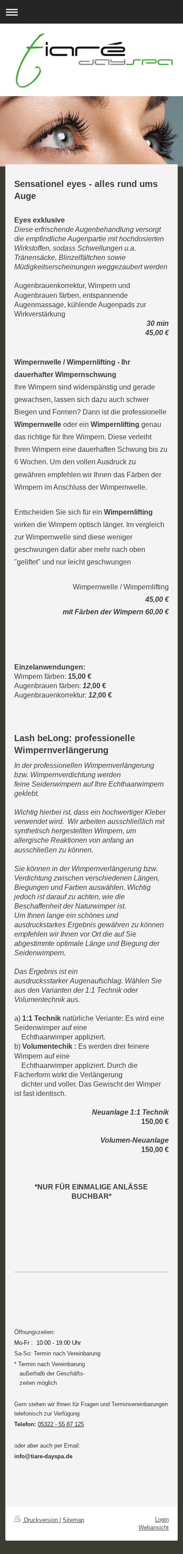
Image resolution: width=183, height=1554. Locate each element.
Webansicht (154, 1527)
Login (162, 1519)
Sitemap (73, 1520)
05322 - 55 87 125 (61, 1424)
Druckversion (41, 1520)
